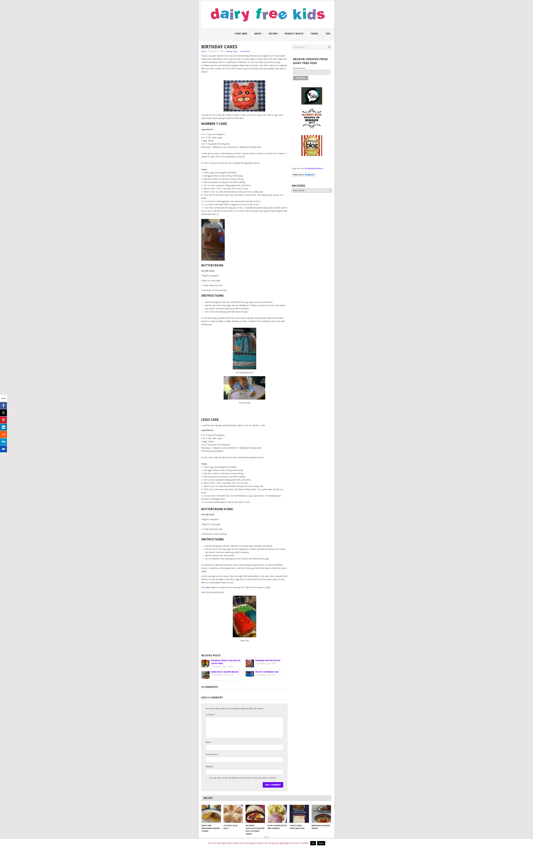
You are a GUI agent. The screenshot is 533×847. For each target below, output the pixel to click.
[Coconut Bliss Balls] (233, 814)
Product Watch (294, 33)
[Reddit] (3, 434)
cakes (235, 51)
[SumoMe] (3, 448)
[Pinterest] (3, 419)
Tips (327, 33)
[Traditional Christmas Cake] (299, 814)
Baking (229, 51)
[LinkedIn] (3, 427)
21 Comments (216, 675)
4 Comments (245, 51)
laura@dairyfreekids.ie (314, 168)
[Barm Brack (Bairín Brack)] (321, 814)
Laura (203, 51)
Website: (209, 766)
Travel (314, 33)
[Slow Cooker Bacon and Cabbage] (277, 814)
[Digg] (3, 441)
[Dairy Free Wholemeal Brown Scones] (211, 814)
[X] (3, 412)
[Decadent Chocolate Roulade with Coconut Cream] (255, 814)
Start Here (241, 33)
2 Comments (260, 664)
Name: (209, 742)
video (207, 587)
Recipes (273, 33)
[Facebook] (3, 405)
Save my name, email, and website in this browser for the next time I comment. (242, 778)
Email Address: (212, 754)
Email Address (299, 68)
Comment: (211, 714)
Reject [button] (321, 843)
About (258, 33)
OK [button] (313, 843)
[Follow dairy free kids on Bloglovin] (304, 176)
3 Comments (216, 666)
